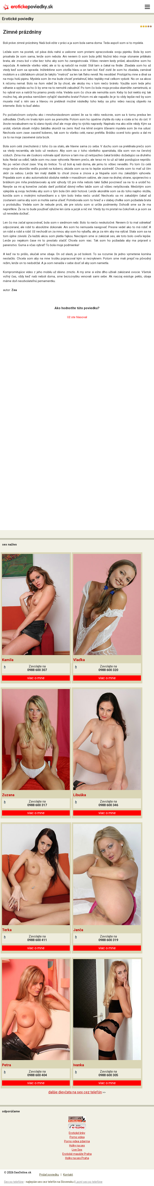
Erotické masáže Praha (77, 1153)
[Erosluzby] (77, 1121)
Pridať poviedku (49, 1174)
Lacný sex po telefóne (88, 1181)
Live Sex (77, 1149)
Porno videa (77, 1137)
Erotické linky (77, 1133)
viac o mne (36, 678)
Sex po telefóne (14, 1181)
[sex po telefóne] (77, 1128)
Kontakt (68, 1174)
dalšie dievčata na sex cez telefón (75, 1092)
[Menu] (147, 7)
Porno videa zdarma (77, 1141)
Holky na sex (77, 1145)
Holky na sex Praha (77, 1158)
